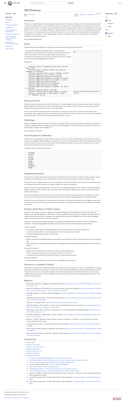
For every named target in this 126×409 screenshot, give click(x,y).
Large (109, 26)
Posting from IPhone (32, 353)
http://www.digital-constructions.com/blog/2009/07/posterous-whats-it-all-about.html (54, 371)
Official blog (29, 342)
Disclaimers (26, 397)
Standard (110, 23)
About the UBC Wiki (17, 397)
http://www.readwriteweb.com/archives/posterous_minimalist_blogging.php (51, 362)
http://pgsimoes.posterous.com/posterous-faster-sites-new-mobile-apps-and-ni (52, 368)
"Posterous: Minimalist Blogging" (58, 364)
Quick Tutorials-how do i (33, 351)
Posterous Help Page (32, 349)
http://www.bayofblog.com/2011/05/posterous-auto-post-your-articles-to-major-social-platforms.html (58, 360)
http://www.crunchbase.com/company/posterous (60, 302)
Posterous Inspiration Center (34, 347)
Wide (109, 36)
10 (96, 273)
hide (14, 13)
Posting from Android (32, 355)
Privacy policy (7, 397)
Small (109, 20)
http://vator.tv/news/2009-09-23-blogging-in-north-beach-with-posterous (50, 358)
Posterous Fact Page (32, 344)
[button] (5, 3)
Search (71, 3)
